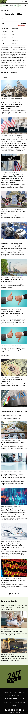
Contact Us (21, 692)
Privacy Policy (7, 702)
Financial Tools (14, 695)
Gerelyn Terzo (4, 654)
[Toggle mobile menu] (26, 1)
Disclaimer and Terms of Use (14, 699)
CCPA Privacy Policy (20, 702)
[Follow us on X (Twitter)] (9, 710)
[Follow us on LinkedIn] (12, 710)
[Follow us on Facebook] (6, 710)
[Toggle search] (23, 1)
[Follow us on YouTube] (14, 710)
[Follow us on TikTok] (20, 710)
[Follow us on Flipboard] (23, 710)
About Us (13, 692)
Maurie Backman (5, 629)
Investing (6, 10)
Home (6, 692)
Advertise (14, 705)
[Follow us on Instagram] (17, 710)
